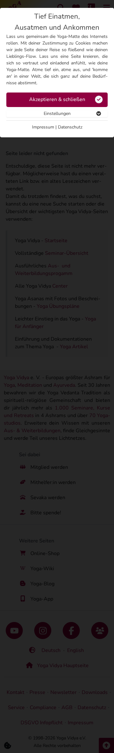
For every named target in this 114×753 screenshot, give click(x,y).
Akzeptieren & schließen (57, 99)
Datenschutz (70, 127)
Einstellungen (57, 114)
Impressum (43, 127)
